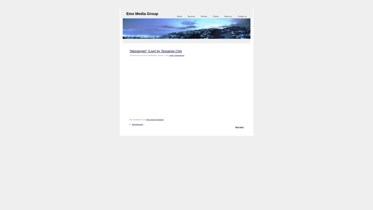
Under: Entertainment (176, 55)
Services (191, 16)
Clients (216, 16)
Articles (204, 16)
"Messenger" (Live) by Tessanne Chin (155, 51)
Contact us (242, 16)
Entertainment (137, 125)
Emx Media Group (142, 14)
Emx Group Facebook (155, 120)
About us (228, 16)
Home (179, 16)
